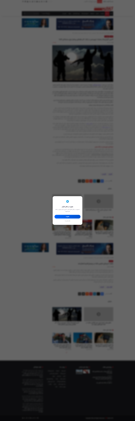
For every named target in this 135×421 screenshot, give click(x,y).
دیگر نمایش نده (67, 221)
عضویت (67, 217)
